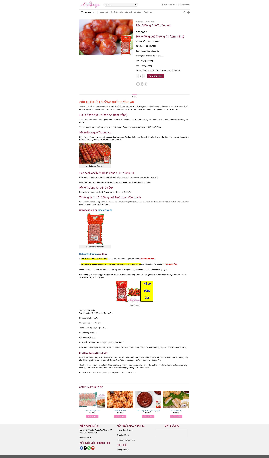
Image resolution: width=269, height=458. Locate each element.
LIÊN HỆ (145, 12)
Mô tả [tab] (134, 96)
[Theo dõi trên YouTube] (93, 448)
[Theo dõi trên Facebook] (81, 448)
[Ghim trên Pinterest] (142, 84)
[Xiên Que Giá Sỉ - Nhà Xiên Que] (89, 5)
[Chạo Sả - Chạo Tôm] (92, 399)
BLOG (152, 12)
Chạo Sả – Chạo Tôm (92, 411)
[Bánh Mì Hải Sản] (120, 399)
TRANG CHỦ (103, 12)
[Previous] (79, 407)
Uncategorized (150, 21)
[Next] (189, 407)
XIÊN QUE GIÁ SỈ (105, 210)
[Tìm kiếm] (184, 12)
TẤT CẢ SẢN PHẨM (116, 12)
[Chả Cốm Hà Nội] (176, 399)
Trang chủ (139, 21)
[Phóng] (82, 53)
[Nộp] (136, 5)
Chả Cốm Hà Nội (176, 411)
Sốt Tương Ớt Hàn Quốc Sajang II (148, 411)
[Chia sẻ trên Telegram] (145, 84)
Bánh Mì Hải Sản (120, 411)
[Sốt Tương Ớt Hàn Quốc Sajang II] (148, 399)
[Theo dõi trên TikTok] (85, 448)
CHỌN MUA (157, 76)
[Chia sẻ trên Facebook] (138, 84)
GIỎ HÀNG (137, 12)
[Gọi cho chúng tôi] (89, 448)
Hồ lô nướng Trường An (89, 254)
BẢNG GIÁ (128, 12)
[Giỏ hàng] (188, 12)
